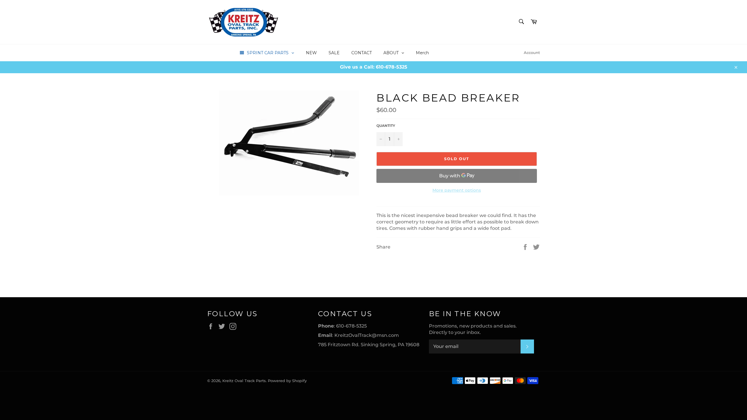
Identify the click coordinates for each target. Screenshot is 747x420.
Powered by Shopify (287, 381)
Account (532, 52)
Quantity (385, 125)
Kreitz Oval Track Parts (244, 381)
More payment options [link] (456, 190)
